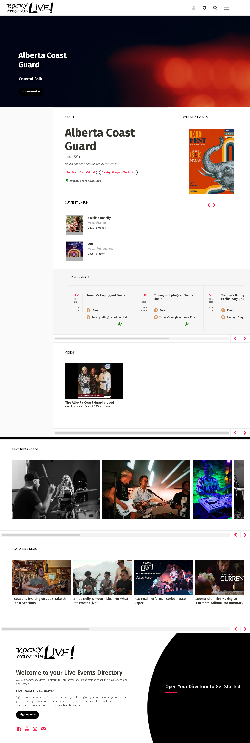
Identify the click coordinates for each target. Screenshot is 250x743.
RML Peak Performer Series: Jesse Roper (160, 601)
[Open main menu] (223, 8)
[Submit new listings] (202, 7)
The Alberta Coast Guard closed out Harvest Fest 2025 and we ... (89, 404)
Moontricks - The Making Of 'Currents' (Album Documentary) (220, 601)
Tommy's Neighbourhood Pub (110, 317)
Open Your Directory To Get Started (202, 686)
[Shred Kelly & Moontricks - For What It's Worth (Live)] (102, 577)
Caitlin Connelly (99, 218)
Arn (90, 244)
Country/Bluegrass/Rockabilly (118, 172)
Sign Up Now (28, 714)
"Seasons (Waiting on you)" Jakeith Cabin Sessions (39, 601)
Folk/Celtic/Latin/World (81, 172)
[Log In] (191, 7)
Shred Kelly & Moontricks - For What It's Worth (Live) (100, 601)
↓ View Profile (31, 91)
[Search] (213, 7)
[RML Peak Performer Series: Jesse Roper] (163, 577)
